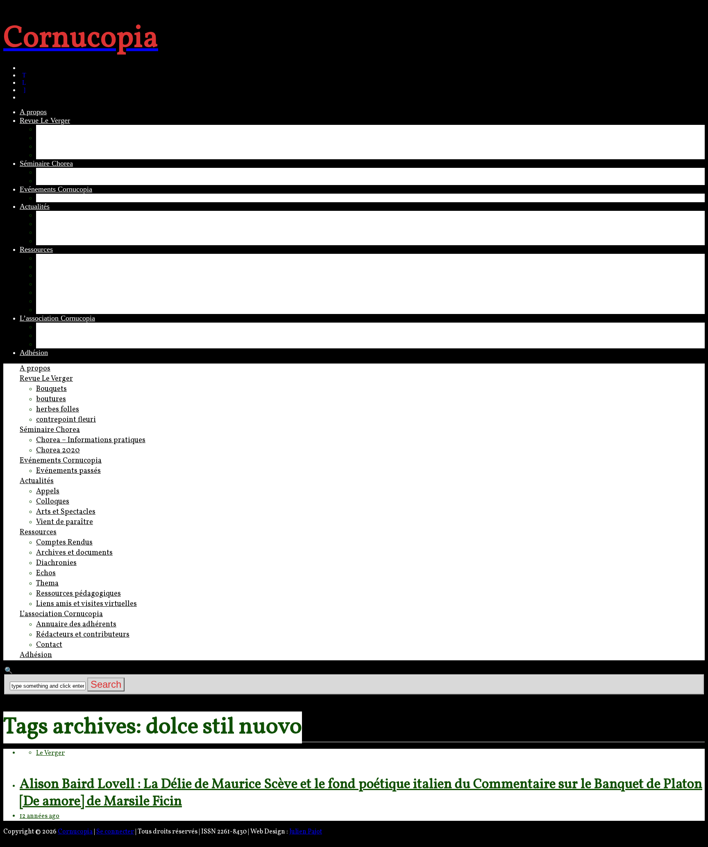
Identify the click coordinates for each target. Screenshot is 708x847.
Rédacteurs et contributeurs (76, 335)
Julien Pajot (305, 831)
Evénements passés (64, 198)
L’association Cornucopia (57, 318)
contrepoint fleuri (62, 155)
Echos (45, 284)
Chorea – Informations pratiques (84, 172)
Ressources (36, 249)
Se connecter (115, 831)
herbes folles (55, 146)
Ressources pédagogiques (74, 301)
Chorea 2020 (55, 180)
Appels (46, 215)
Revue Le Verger (45, 120)
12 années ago (39, 816)
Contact (47, 344)
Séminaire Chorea (46, 163)
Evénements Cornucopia (56, 189)
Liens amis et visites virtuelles (81, 309)
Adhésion (34, 352)
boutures (48, 137)
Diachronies (54, 275)
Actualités (35, 206)
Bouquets (50, 129)
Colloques (51, 223)
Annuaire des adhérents (71, 327)
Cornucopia (75, 831)
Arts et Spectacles (62, 232)
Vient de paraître (61, 241)
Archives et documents (70, 266)
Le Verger (50, 753)
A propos (33, 112)
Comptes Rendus (61, 258)
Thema (46, 292)
